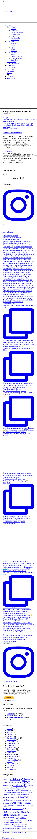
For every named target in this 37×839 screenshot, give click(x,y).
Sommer (9, 762)
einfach (20, 785)
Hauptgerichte (11, 751)
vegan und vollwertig (14, 818)
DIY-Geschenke (8, 785)
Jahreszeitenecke (17, 792)
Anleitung (18, 779)
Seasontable (20, 805)
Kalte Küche (11, 754)
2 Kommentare (7, 151)
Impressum (6, 832)
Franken (9, 732)
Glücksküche (13, 129)
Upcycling (10, 765)
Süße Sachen (11, 764)
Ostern (8, 803)
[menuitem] (20, 25)
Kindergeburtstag (25, 794)
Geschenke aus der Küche (16, 788)
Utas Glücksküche (17, 809)
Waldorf (22, 825)
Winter (9, 767)
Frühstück (10, 736)
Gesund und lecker (13, 738)
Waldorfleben (21, 826)
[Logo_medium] (7, 11)
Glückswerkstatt (12, 747)
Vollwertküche (10, 825)
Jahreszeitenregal (28, 792)
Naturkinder (20, 800)
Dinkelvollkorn (16, 782)
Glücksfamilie (11, 740)
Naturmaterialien (12, 760)
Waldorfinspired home (9, 826)
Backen (5, 129)
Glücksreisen (11, 745)
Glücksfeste (10, 742)
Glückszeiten (11, 749)
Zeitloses (10, 769)
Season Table (28, 805)
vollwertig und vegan (16, 822)
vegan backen (17, 812)
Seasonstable (11, 805)
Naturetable (11, 800)
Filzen (9, 731)
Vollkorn (20, 820)
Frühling (9, 734)
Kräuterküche (11, 758)
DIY (26, 782)
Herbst (9, 753)
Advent (6, 779)
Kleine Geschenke (13, 756)
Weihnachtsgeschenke (10, 828)
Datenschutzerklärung (19, 832)
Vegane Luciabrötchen (12, 133)
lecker (22, 797)
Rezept (18, 802)
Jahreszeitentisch (11, 794)
